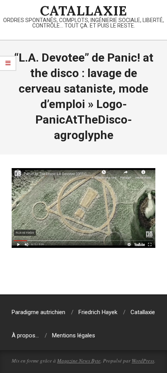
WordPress (143, 360)
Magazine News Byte (79, 360)
